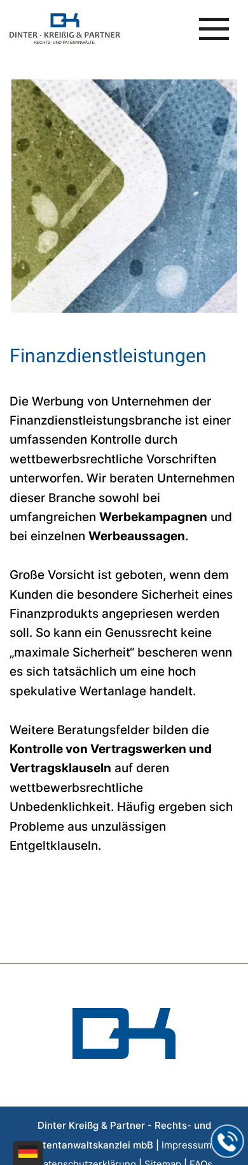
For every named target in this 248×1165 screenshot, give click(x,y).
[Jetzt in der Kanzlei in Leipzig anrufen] (227, 1141)
